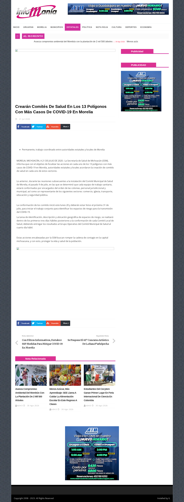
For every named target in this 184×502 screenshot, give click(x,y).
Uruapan (28, 27)
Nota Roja (102, 27)
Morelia (42, 27)
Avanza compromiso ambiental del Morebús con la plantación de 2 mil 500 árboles (57, 41)
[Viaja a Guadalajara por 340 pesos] (118, 9)
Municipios (57, 27)
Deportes (131, 27)
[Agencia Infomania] (36, 11)
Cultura (116, 27)
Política (87, 27)
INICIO (16, 27)
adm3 (20, 405)
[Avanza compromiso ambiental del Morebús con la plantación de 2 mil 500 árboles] (31, 375)
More (65, 126)
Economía (146, 27)
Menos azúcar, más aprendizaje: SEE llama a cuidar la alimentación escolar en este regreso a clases (63, 396)
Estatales (73, 27)
